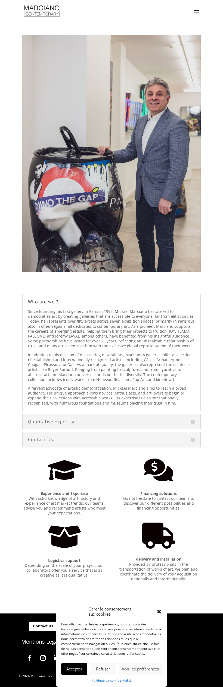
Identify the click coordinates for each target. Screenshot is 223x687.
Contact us (43, 626)
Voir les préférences (140, 669)
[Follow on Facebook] (29, 658)
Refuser (103, 669)
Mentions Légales (43, 641)
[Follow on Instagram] (43, 658)
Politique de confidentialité (112, 680)
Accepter (74, 669)
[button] (159, 611)
